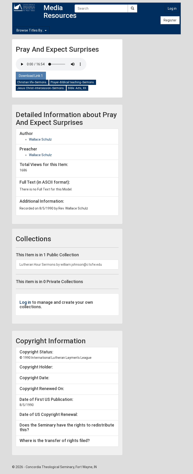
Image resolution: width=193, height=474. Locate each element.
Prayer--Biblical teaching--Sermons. (73, 82)
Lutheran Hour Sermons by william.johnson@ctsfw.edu (61, 264)
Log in (172, 8)
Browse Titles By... (30, 30)
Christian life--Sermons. (32, 82)
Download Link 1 (31, 76)
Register (170, 20)
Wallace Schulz (40, 139)
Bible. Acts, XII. (77, 88)
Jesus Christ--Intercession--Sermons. (40, 88)
